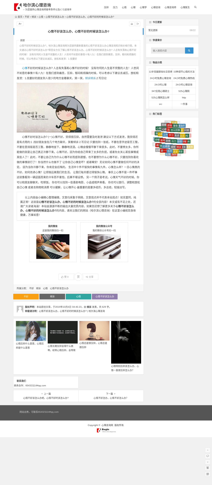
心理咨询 (155, 7)
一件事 (184, 104)
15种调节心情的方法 (184, 71)
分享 (91, 277)
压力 (115, 7)
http (184, 97)
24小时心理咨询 (184, 84)
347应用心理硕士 (160, 91)
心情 (124, 7)
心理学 (143, 7)
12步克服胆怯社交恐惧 (160, 71)
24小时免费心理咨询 (160, 78)
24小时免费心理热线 (184, 78)
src (160, 104)
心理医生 (185, 7)
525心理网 (184, 91)
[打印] (131, 24)
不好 (27, 16)
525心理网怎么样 (160, 97)
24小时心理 (160, 84)
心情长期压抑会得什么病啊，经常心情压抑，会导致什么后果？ (62, 350)
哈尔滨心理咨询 (37, 5)
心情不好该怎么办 (55, 16)
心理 (133, 7)
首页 (20, 16)
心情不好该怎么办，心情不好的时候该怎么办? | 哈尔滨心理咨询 (72, 311)
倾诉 (34, 16)
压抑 (106, 7)
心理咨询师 (170, 7)
